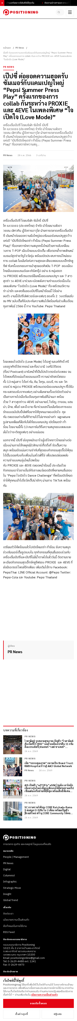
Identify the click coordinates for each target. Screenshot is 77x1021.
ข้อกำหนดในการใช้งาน (15, 926)
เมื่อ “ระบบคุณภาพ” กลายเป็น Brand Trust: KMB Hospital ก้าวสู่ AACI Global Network (48, 765)
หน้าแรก (7, 48)
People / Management (16, 857)
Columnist (9, 875)
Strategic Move (12, 888)
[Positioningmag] (20, 12)
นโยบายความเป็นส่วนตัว (16, 920)
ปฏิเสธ (58, 1014)
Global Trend (10, 900)
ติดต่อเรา (8, 913)
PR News (19, 48)
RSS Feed (9, 932)
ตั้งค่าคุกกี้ (21, 1014)
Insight (7, 894)
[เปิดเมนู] (70, 12)
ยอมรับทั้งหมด (38, 1003)
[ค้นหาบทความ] (60, 12)
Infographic (10, 882)
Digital (6, 869)
